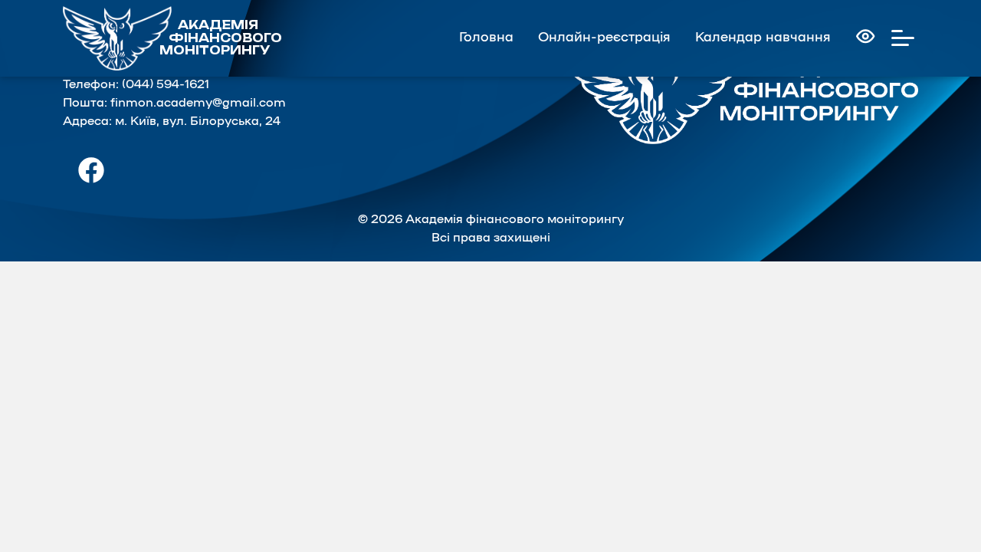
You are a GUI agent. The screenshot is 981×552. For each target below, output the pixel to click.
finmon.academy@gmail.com (198, 103)
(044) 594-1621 (165, 84)
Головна (486, 37)
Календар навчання (763, 37)
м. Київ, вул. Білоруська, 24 (198, 121)
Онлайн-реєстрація (604, 37)
